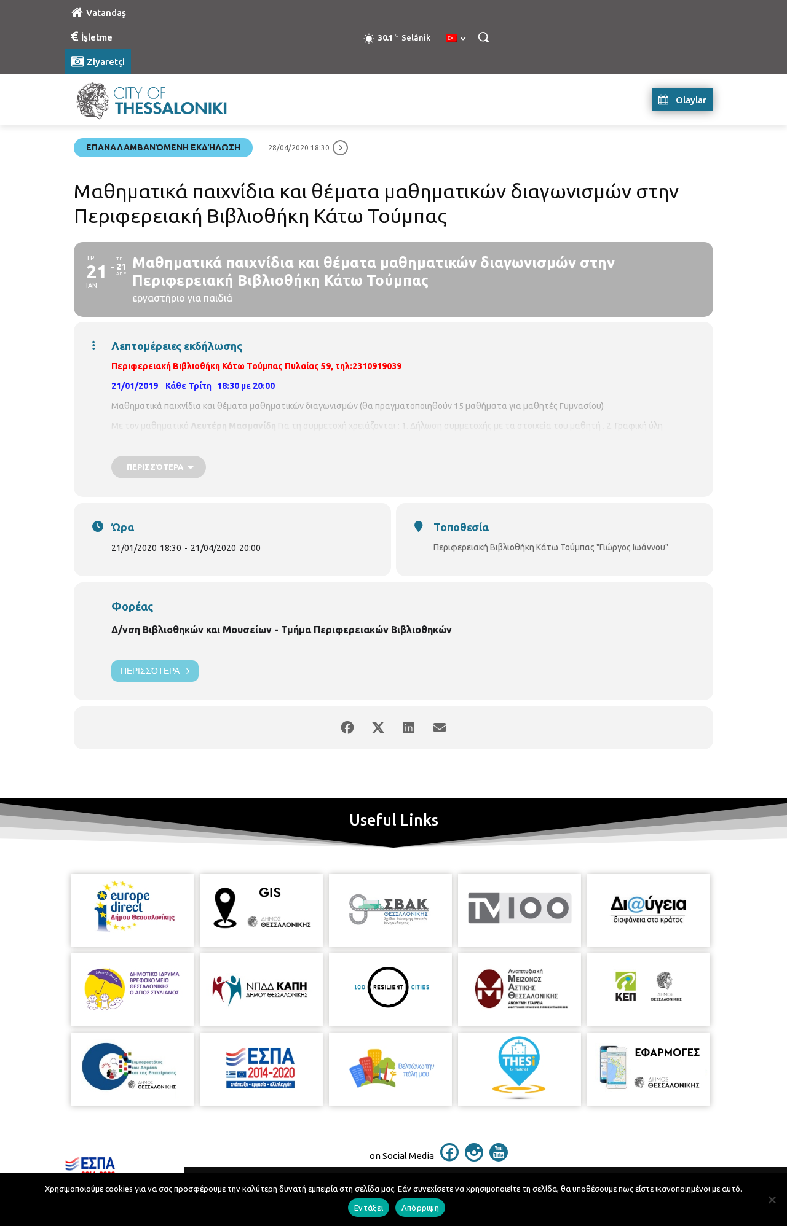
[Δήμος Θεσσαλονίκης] (163, 99)
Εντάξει (368, 1207)
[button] (483, 36)
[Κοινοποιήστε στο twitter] (378, 728)
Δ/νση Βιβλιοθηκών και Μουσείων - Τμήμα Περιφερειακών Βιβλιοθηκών (281, 629)
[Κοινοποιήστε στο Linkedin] (409, 728)
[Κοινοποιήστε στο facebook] (347, 728)
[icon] (449, 1158)
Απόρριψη (420, 1207)
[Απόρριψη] (771, 1199)
